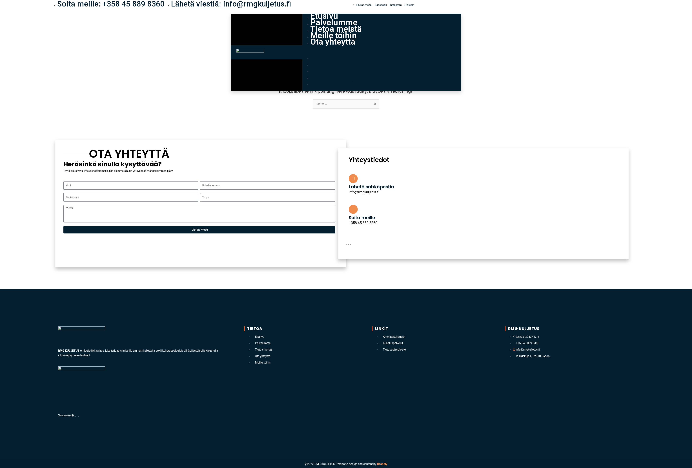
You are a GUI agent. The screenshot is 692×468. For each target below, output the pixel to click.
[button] (381, 52)
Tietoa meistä (336, 29)
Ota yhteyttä (332, 42)
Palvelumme (333, 22)
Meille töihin (333, 35)
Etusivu (324, 16)
